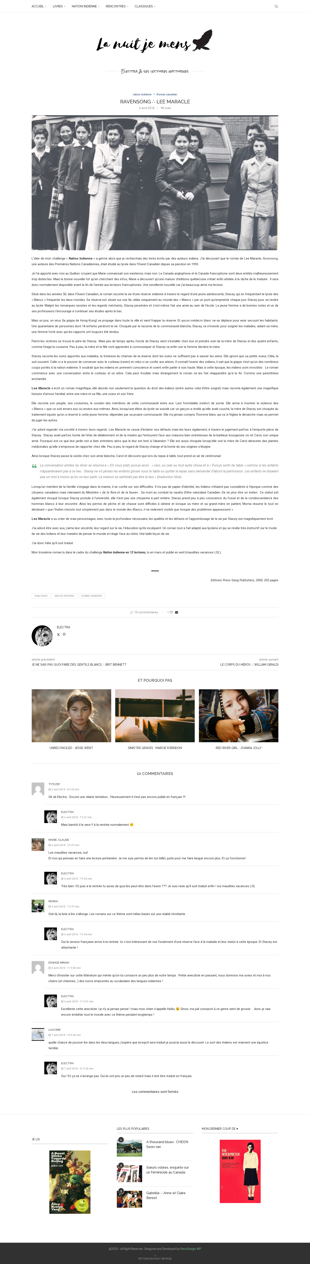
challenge (40, 596)
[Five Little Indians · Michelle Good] (238, 715)
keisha (53, 901)
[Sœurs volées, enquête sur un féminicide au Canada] (129, 1173)
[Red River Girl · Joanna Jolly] (155, 715)
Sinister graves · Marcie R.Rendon (71, 748)
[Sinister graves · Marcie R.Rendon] (71, 715)
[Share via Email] (176, 612)
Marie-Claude (59, 839)
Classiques (144, 6)
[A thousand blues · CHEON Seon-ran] (129, 1148)
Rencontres (116, 6)
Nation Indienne (64, 596)
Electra (63, 627)
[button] (37, 722)
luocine (55, 1029)
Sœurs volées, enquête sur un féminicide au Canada (167, 1169)
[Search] (276, 6)
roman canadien (91, 596)
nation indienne (84, 6)
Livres (58, 6)
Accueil (38, 6)
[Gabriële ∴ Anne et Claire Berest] (129, 1199)
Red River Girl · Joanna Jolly (155, 748)
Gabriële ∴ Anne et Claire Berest (166, 1195)
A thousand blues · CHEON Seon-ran (167, 1144)
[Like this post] (171, 612)
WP (199, 1248)
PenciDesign (188, 1248)
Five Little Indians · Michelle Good (238, 748)
